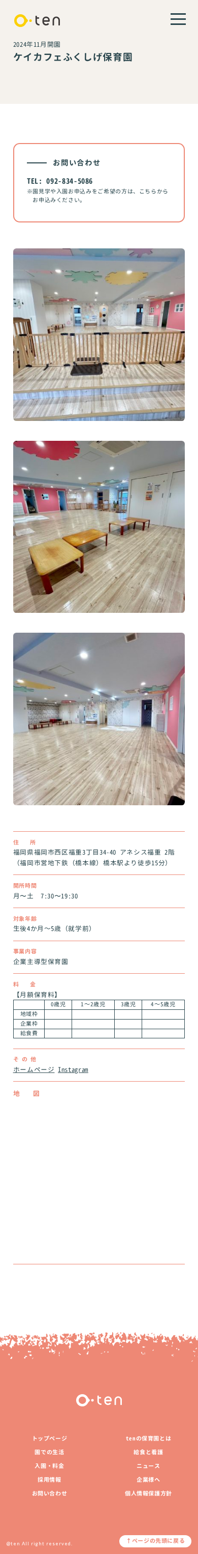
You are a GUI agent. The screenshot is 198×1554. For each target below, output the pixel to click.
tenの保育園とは (149, 1438)
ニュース (148, 1466)
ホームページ (34, 1069)
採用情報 (49, 1480)
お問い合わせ (50, 1493)
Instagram (73, 1069)
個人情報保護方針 (148, 1493)
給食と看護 (148, 1452)
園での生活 (49, 1452)
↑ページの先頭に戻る (155, 1541)
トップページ (50, 1438)
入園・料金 (49, 1466)
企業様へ (148, 1480)
